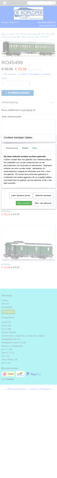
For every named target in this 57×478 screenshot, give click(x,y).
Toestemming (12, 148)
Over (34, 148)
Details (25, 148)
